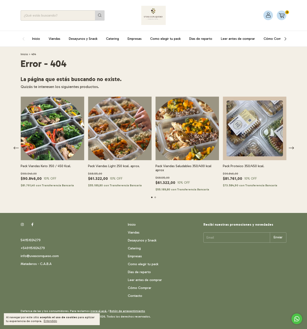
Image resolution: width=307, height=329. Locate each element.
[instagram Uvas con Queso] (22, 225)
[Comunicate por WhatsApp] (296, 318)
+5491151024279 (33, 248)
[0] (281, 15)
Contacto (135, 296)
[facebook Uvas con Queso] (32, 225)
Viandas (54, 39)
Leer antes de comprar (238, 39)
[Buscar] (100, 15)
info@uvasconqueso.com (40, 256)
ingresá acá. (98, 311)
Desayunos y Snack (83, 39)
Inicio (36, 39)
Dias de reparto (200, 39)
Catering (112, 39)
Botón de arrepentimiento (127, 311)
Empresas (135, 39)
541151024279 (31, 240)
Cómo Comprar (275, 39)
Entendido (50, 321)
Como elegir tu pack (165, 39)
